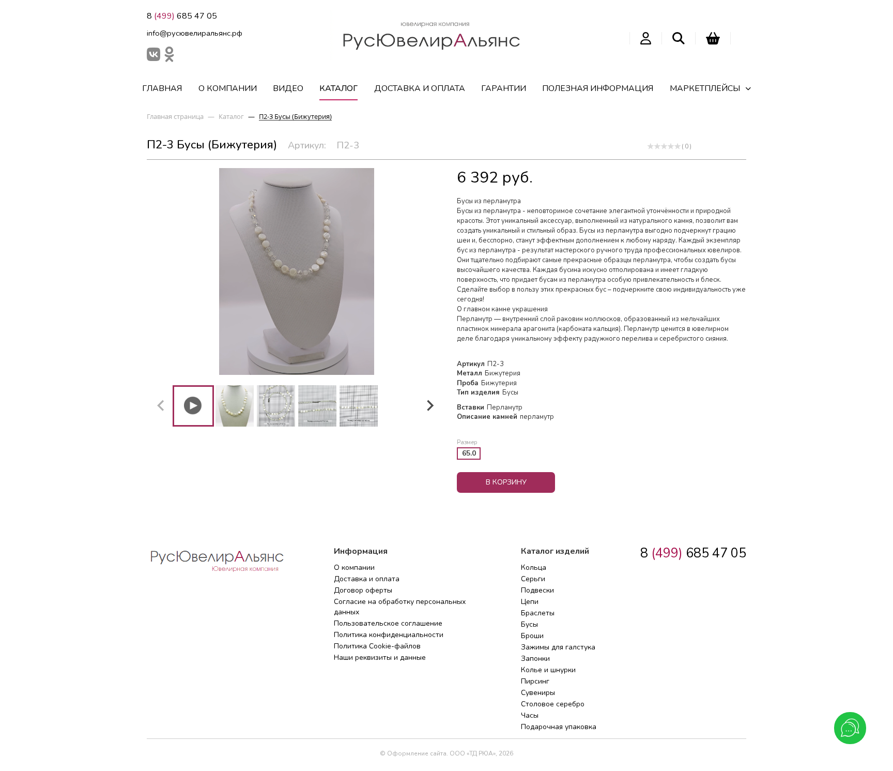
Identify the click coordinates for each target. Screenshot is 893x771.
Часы (529, 715)
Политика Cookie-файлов (377, 646)
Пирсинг (535, 681)
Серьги (533, 579)
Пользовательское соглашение (388, 623)
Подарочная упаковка (558, 727)
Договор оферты (363, 590)
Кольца (533, 567)
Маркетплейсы (705, 88)
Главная (162, 88)
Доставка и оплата (419, 88)
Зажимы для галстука (558, 647)
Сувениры (538, 693)
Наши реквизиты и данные (380, 657)
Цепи (529, 602)
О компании (227, 88)
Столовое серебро (552, 704)
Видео (288, 88)
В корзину (506, 482)
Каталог (338, 88)
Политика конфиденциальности (388, 635)
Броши (532, 636)
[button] (193, 406)
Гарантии (503, 88)
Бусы (529, 624)
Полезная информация (597, 88)
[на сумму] (713, 38)
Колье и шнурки (548, 670)
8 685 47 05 (182, 16)
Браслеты (538, 613)
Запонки (535, 658)
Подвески (537, 590)
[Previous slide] (161, 406)
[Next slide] (429, 406)
